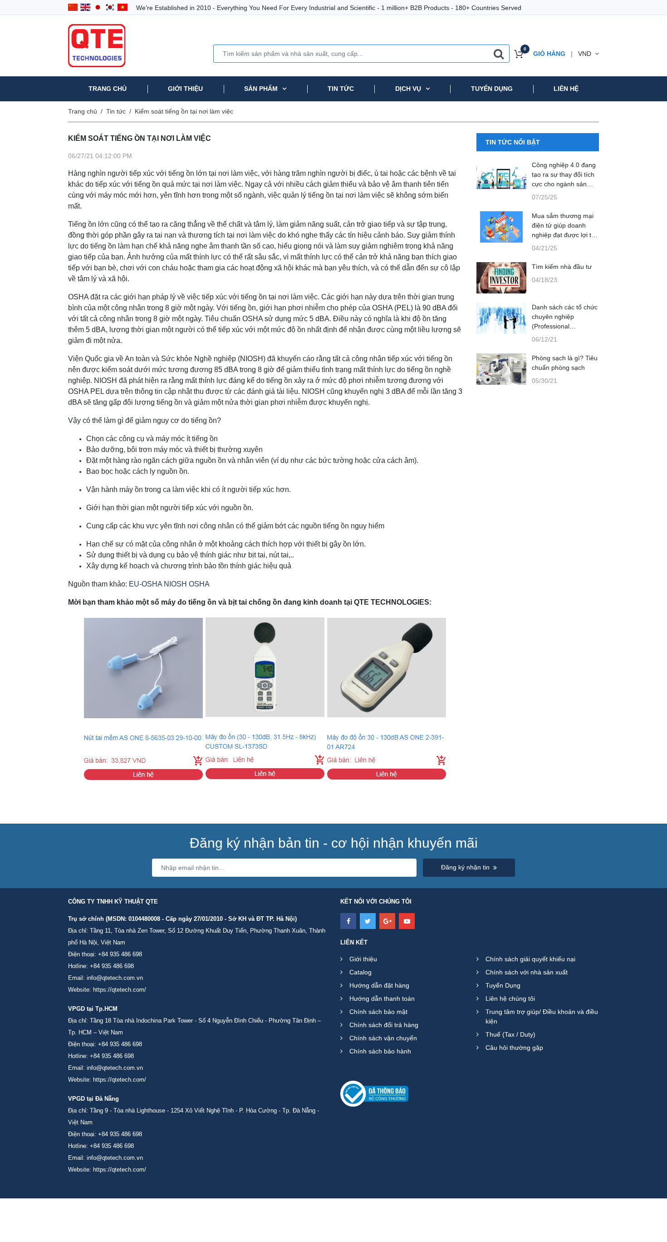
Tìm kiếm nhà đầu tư (562, 266)
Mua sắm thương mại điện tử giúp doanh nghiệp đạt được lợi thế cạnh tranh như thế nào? (565, 235)
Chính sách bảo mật (378, 1011)
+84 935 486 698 (120, 954)
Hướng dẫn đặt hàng (379, 985)
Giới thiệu (185, 88)
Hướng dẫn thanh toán (382, 998)
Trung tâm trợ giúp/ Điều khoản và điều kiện (542, 1016)
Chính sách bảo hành (380, 1051)
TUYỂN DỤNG (492, 88)
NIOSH (175, 584)
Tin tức (341, 88)
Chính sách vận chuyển (383, 1038)
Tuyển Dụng (503, 985)
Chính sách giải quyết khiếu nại (530, 959)
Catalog (360, 972)
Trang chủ (107, 88)
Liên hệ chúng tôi (510, 998)
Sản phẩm (261, 88)
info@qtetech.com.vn (115, 977)
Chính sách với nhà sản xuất (527, 972)
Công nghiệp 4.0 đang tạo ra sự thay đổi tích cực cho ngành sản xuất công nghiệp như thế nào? (564, 184)
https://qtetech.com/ (119, 989)
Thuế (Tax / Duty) (510, 1034)
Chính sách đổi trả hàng (383, 1024)
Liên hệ (566, 88)
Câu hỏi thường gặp (514, 1047)
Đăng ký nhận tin (465, 867)
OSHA (199, 584)
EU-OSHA (145, 584)
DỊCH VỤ (408, 88)
